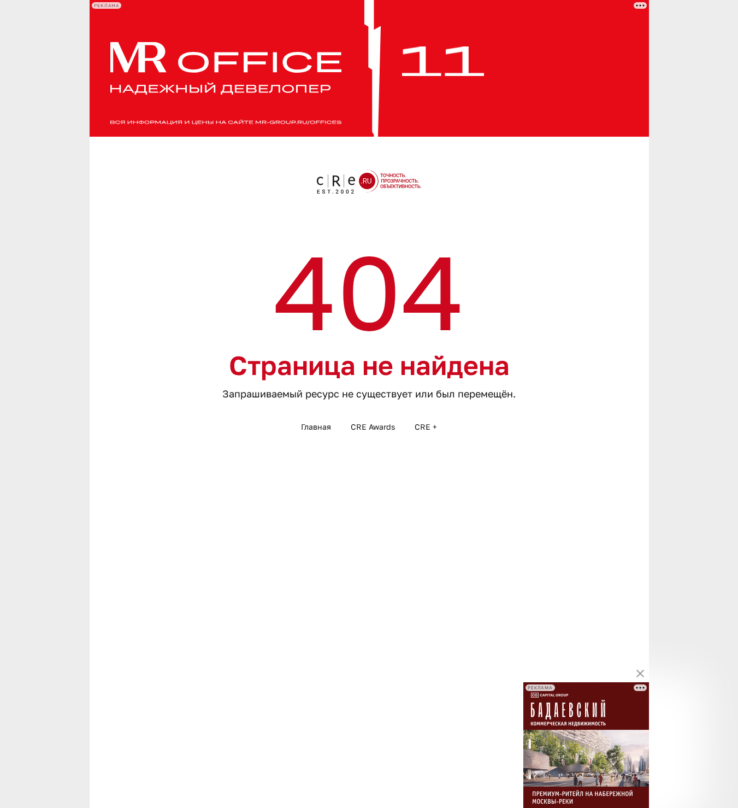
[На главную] (369, 181)
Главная (316, 426)
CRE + (426, 426)
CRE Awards (373, 426)
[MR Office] (369, 68)
